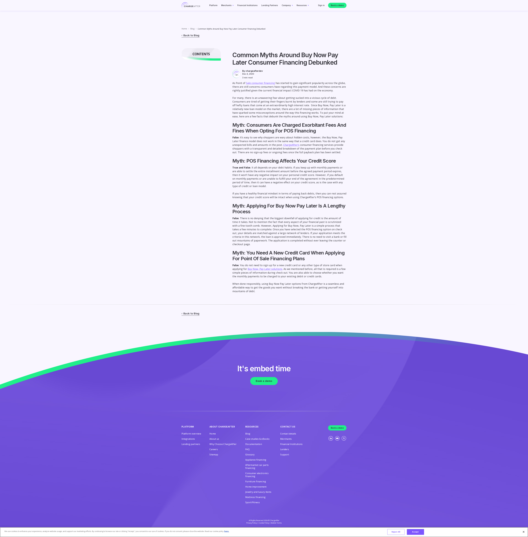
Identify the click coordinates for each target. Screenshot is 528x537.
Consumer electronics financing (257, 475)
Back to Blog (191, 35)
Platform (213, 5)
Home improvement (256, 486)
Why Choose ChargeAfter (223, 444)
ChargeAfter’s (291, 144)
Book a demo (337, 5)
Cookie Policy (264, 523)
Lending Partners (269, 5)
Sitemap (213, 454)
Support (284, 454)
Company (286, 5)
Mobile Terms (276, 523)
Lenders (284, 449)
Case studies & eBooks (257, 438)
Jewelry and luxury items (258, 491)
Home (184, 28)
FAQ (247, 449)
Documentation (253, 444)
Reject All (396, 532)
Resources (302, 5)
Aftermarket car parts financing (257, 466)
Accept (415, 532)
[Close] (524, 532)
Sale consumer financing (260, 83)
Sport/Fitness (252, 502)
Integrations (188, 438)
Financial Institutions (247, 5)
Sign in (321, 5)
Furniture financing (255, 481)
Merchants (226, 5)
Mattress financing (255, 497)
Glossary (250, 454)
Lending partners (191, 444)
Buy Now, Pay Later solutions (265, 269)
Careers (213, 449)
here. (226, 531)
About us (214, 438)
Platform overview (191, 433)
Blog (192, 28)
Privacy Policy (251, 523)
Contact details (288, 433)
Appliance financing (255, 459)
